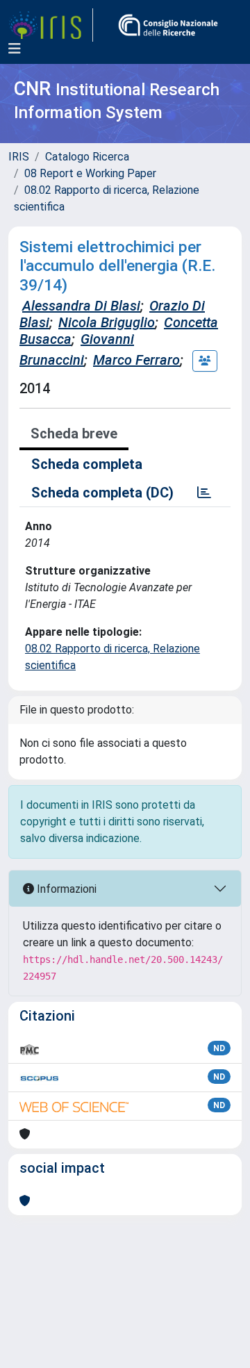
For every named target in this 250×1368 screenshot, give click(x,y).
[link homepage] (50, 25)
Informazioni (65, 889)
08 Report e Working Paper (90, 173)
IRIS (18, 156)
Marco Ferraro (136, 360)
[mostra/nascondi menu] (14, 49)
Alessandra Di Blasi (81, 305)
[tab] (204, 492)
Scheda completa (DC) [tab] (102, 492)
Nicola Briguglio (106, 322)
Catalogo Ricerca (87, 156)
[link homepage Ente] (168, 25)
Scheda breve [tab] (74, 433)
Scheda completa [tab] (86, 464)
